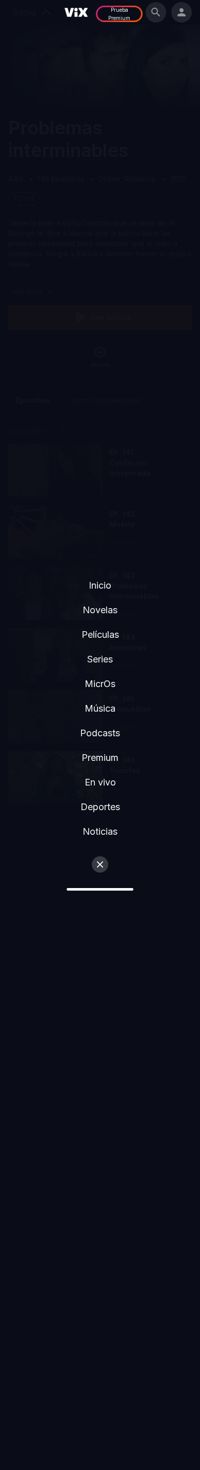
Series (100, 659)
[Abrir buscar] (156, 12)
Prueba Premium (119, 14)
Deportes (100, 806)
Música (100, 708)
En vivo (100, 782)
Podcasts (100, 733)
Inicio (100, 585)
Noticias (100, 831)
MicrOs (100, 683)
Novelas (100, 610)
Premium (100, 757)
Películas (100, 634)
